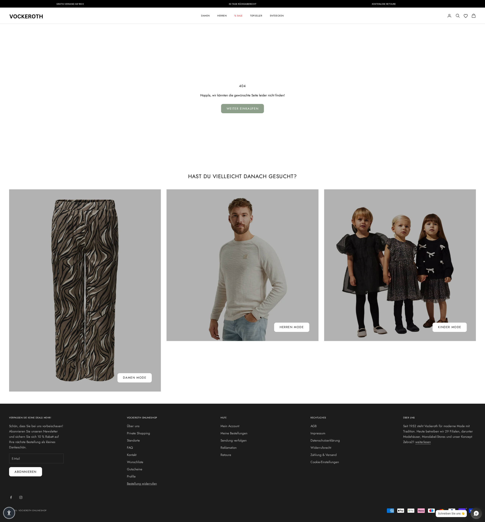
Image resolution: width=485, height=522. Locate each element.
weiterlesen (423, 442)
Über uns (133, 426)
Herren (222, 15)
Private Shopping (138, 433)
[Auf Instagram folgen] (21, 497)
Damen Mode (134, 377)
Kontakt (131, 455)
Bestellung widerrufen (142, 483)
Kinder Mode (449, 327)
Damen (205, 15)
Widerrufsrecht (321, 447)
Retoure (226, 455)
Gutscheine (134, 469)
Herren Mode (292, 327)
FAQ (130, 447)
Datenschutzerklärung (325, 440)
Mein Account (230, 426)
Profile (131, 476)
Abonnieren (26, 472)
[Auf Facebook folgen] (11, 497)
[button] (9, 513)
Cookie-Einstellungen (325, 462)
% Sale (238, 15)
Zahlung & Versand (324, 455)
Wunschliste (135, 462)
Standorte (133, 440)
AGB (314, 426)
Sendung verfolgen (234, 440)
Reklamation (229, 447)
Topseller (256, 15)
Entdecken (277, 15)
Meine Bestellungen (234, 433)
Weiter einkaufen (243, 108)
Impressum (318, 433)
